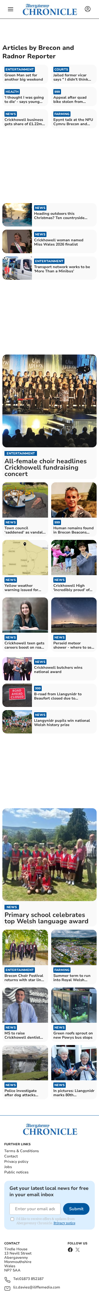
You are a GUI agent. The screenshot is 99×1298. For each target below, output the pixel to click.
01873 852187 (31, 1279)
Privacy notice (64, 1223)
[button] (10, 9)
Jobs (8, 1166)
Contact (11, 1156)
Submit (76, 1209)
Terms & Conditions (21, 1150)
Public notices (16, 1172)
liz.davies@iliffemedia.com (36, 1287)
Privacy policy (16, 1161)
